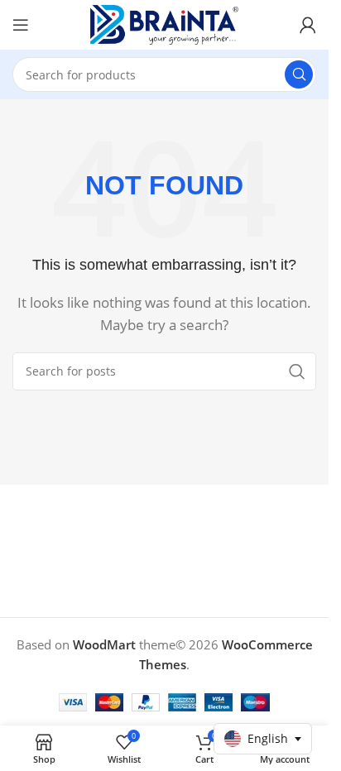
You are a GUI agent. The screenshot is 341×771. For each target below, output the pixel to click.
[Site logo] (164, 23)
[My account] (307, 24)
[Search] (299, 74)
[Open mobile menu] (20, 24)
